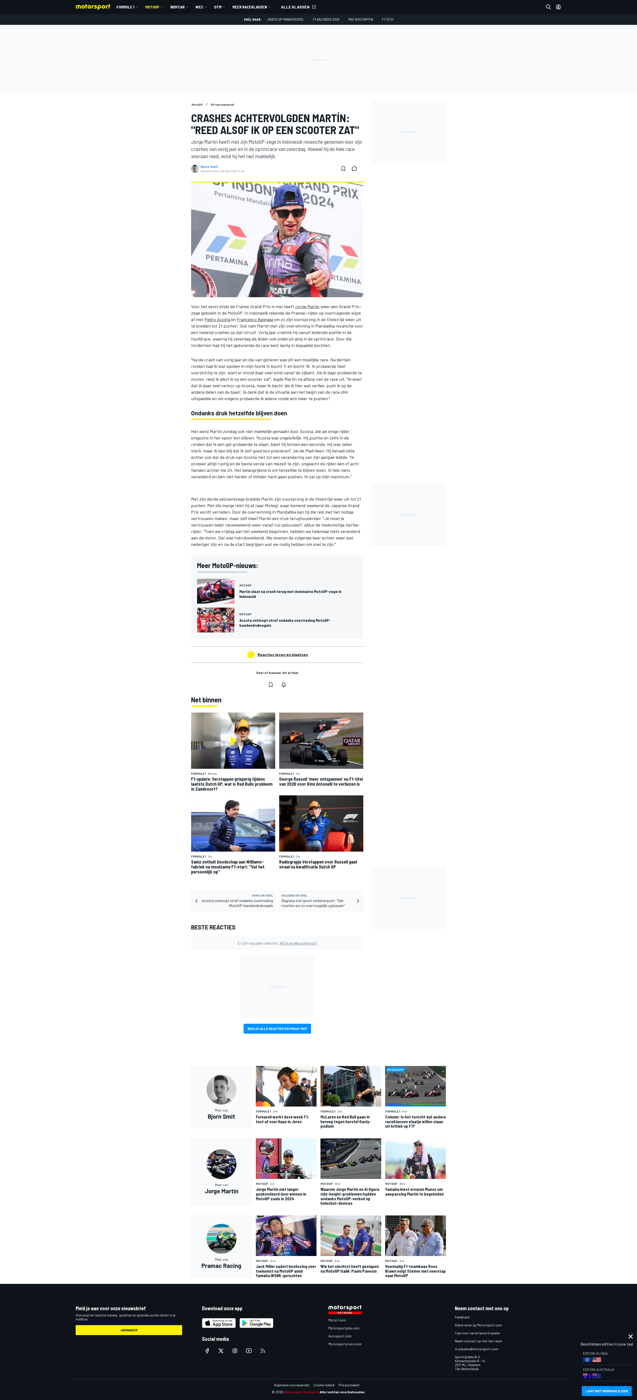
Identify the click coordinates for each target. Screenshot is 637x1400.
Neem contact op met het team (478, 1341)
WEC (199, 6)
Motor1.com (337, 1320)
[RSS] (263, 1351)
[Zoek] (548, 7)
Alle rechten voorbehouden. (342, 1392)
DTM (217, 6)
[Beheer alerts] (284, 685)
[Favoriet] (343, 169)
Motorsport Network (301, 1392)
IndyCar (177, 6)
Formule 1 (125, 6)
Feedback (462, 1317)
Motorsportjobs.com (344, 1328)
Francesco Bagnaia (255, 319)
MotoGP (152, 6)
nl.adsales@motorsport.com (476, 1349)
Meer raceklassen (249, 6)
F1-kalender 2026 (326, 19)
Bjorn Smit (209, 166)
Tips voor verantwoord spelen (477, 1333)
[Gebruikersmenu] (558, 7)
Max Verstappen (360, 19)
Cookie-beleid (324, 1385)
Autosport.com (340, 1336)
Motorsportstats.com (345, 1344)
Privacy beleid (348, 1385)
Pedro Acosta (217, 319)
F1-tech (387, 19)
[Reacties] (355, 169)
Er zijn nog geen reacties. (277, 943)
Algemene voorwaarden (292, 1385)
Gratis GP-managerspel (285, 19)
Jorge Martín (307, 306)
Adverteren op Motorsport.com (478, 1325)
